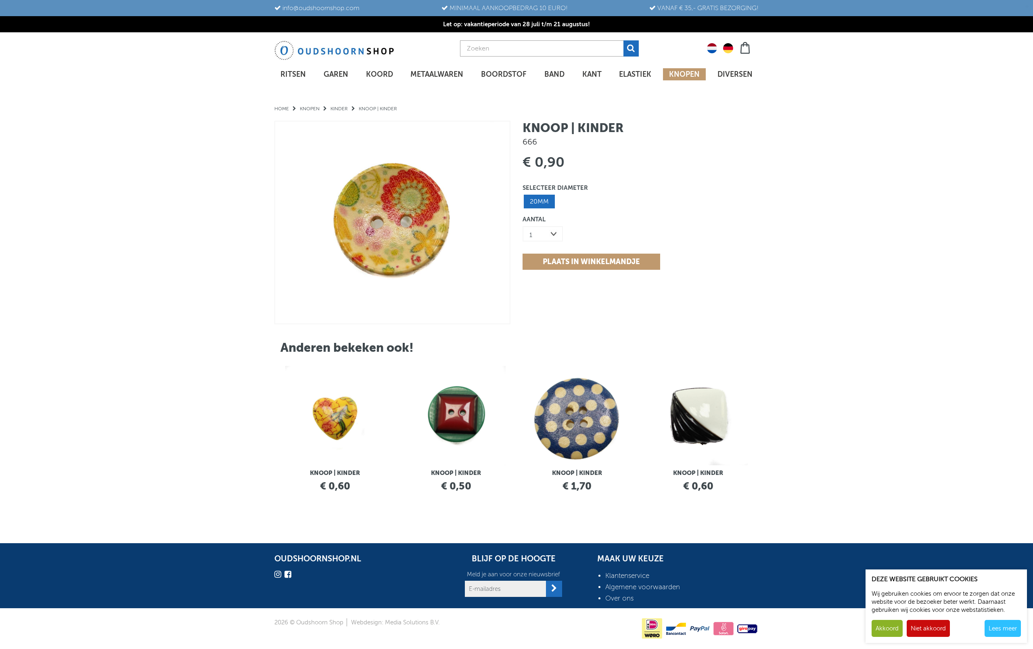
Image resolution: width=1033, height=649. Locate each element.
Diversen (735, 74)
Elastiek (635, 74)
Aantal (534, 219)
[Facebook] (288, 575)
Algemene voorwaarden (642, 587)
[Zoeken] (631, 48)
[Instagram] (278, 575)
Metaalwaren (436, 74)
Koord (379, 74)
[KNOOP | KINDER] (392, 222)
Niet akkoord (928, 628)
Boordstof (504, 74)
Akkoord (887, 628)
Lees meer (1003, 628)
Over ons (619, 598)
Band (554, 74)
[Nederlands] (712, 47)
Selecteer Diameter (555, 187)
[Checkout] (746, 47)
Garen (336, 74)
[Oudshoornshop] (334, 50)
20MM (539, 201)
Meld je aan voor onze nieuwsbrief (513, 574)
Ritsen (293, 74)
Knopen (684, 74)
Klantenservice (627, 576)
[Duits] (728, 47)
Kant (592, 74)
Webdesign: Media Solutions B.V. (395, 622)
